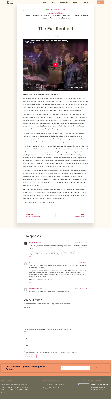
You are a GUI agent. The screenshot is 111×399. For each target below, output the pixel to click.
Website (26, 345)
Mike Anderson (33, 242)
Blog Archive (64, 2)
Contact (85, 2)
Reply (30, 256)
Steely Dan (61, 36)
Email (26, 338)
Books (75, 2)
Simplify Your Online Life (99, 384)
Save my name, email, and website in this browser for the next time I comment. (51, 352)
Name (26, 331)
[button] (93, 2)
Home (44, 2)
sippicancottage (34, 288)
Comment (27, 307)
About (53, 2)
